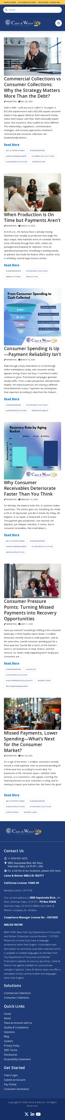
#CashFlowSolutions (15, 806)
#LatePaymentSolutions (16, 410)
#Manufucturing (13, 277)
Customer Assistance (27, 2)
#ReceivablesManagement (17, 686)
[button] (58, 23)
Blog (6, 1036)
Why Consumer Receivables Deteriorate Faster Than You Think (30, 488)
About (7, 1018)
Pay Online (10, 1084)
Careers (8, 1041)
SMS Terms (10, 1050)
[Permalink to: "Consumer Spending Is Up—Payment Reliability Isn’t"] (32, 317)
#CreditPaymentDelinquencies (19, 681)
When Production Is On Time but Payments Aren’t (32, 217)
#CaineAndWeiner (37, 150)
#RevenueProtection (15, 552)
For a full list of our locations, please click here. (34, 870)
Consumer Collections (16, 997)
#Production (32, 277)
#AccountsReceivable (15, 150)
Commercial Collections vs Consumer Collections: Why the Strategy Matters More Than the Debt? (32, 87)
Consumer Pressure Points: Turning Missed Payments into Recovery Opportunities (30, 609)
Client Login (11, 1075)
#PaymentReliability (40, 410)
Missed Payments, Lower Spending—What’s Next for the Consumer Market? (31, 741)
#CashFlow (31, 669)
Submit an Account (14, 1080)
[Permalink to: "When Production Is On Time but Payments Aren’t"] (32, 192)
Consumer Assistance (16, 1089)
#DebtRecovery (38, 162)
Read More (11, 144)
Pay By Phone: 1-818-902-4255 (49, 2)
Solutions (9, 1032)
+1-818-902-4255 (17, 858)
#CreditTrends (12, 812)
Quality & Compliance (16, 1027)
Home (7, 1014)
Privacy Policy (11, 1045)
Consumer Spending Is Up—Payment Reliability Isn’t (32, 351)
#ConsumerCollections (16, 162)
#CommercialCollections (43, 156)
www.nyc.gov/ (40, 961)
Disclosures (10, 1054)
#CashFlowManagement (16, 156)
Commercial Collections (17, 993)
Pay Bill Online (10, 2)
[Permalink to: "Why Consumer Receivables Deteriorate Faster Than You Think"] (32, 450)
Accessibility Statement (17, 1059)
